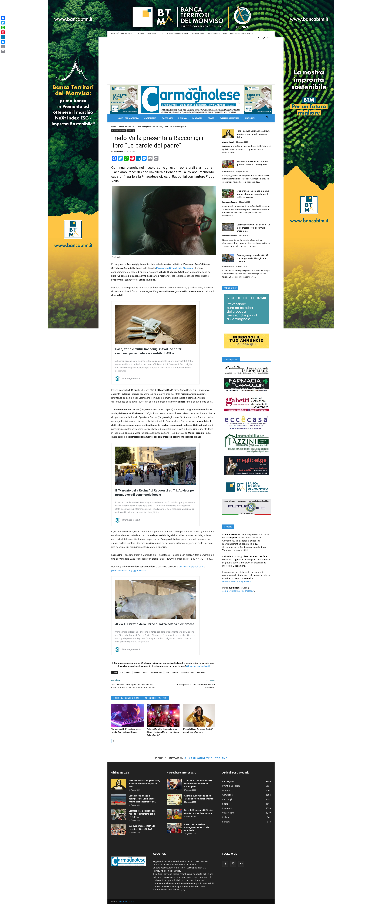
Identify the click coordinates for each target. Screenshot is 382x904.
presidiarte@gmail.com (191, 566)
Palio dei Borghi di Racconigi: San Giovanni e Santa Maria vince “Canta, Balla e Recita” (163, 732)
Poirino (182, 118)
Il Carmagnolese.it (126, 901)
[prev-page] (113, 741)
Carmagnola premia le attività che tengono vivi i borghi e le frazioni (252, 258)
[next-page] (118, 741)
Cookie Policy (174, 870)
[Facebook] (258, 37)
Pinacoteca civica (187, 672)
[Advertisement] (191, 62)
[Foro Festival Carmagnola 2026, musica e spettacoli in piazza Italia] (228, 133)
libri (167, 672)
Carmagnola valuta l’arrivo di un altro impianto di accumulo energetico (253, 227)
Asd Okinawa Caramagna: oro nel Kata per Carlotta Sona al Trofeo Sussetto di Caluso (133, 686)
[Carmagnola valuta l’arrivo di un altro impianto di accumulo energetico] (228, 227)
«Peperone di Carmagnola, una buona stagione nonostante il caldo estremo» (253, 194)
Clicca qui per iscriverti (198, 666)
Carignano (150, 118)
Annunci (250, 118)
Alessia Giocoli (228, 142)
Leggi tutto (120, 371)
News (225, 33)
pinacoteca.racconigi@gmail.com (128, 570)
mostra (175, 672)
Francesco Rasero (229, 202)
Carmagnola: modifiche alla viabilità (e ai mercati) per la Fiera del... (142, 814)
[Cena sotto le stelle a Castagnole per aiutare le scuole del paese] (174, 828)
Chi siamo (140, 33)
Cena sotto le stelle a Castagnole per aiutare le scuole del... (196, 827)
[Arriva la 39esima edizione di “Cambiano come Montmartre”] (174, 799)
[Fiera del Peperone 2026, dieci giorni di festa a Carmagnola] (228, 164)
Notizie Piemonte (213, 33)
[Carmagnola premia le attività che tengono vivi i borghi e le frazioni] (228, 258)
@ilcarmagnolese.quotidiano (205, 758)
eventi (145, 672)
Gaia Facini (118, 151)
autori (128, 672)
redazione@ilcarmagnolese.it (236, 581)
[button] (267, 118)
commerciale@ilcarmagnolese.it (238, 590)
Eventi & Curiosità (229, 118)
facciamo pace (156, 672)
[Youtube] (268, 37)
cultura (137, 672)
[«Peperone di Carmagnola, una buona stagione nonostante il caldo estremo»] (228, 193)
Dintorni (197, 118)
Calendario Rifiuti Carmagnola (241, 33)
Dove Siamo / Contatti (155, 33)
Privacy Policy (159, 870)
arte (121, 672)
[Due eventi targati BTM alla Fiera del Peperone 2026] (118, 829)
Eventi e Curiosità (126, 126)
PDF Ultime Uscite (197, 33)
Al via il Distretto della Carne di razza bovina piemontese (154, 624)
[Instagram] (263, 37)
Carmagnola (132, 118)
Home (120, 118)
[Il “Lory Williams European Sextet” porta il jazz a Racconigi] (199, 715)
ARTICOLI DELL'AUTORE (156, 698)
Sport (211, 118)
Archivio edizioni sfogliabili (177, 33)
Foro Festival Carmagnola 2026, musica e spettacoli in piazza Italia (253, 134)
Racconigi (167, 118)
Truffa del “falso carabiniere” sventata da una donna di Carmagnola (198, 783)
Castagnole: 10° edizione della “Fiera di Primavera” (196, 686)
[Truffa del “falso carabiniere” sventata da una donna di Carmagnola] (174, 784)
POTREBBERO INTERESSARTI (127, 698)
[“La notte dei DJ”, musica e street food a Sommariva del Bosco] (127, 715)
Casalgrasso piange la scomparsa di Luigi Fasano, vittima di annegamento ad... (142, 799)
